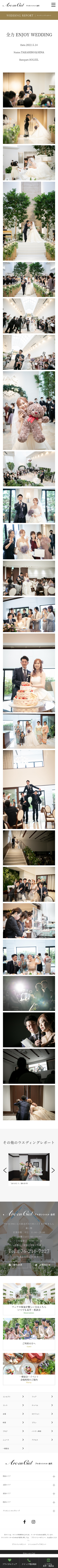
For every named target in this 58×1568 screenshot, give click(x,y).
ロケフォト (36, 1414)
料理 (4, 1423)
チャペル (35, 1405)
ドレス (5, 1405)
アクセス (35, 1440)
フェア (34, 1397)
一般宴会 (6, 1448)
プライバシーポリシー (39, 1537)
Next (53, 1170)
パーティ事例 (36, 1431)
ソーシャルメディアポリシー (37, 1544)
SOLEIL (34, 59)
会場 (4, 1414)
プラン (34, 1423)
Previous (4, 1170)
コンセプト (7, 1397)
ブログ (5, 1431)
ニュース (6, 1440)
